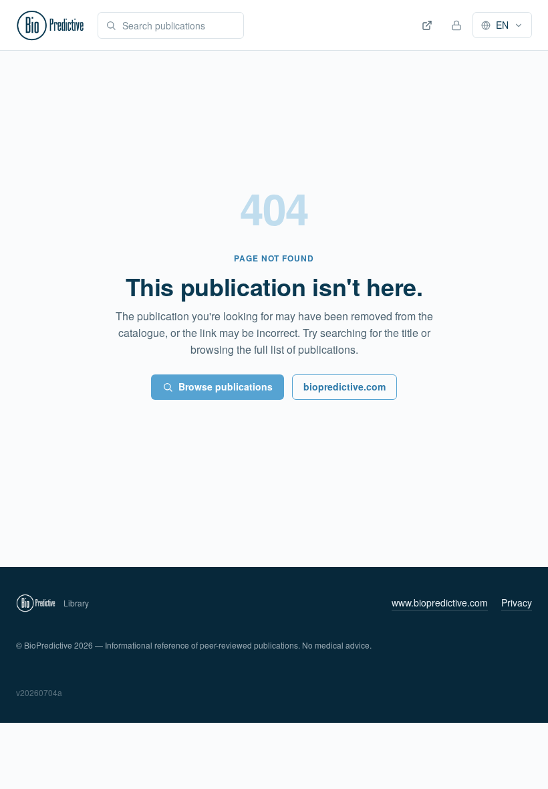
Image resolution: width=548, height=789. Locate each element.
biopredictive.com (344, 386)
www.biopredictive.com (440, 602)
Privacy (516, 602)
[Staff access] (456, 25)
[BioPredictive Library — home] (50, 25)
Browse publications (225, 386)
